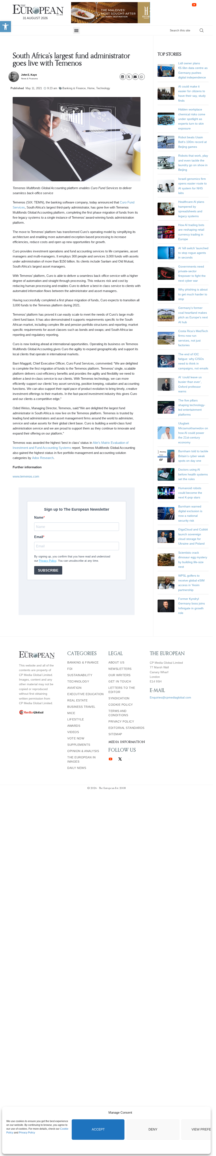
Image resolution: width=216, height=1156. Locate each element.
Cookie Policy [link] (120, 704)
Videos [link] (73, 732)
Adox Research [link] (43, 458)
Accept (98, 1129)
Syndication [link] (119, 698)
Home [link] (90, 88)
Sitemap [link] (115, 734)
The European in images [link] (81, 759)
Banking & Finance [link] (74, 88)
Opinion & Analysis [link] (83, 751)
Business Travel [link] (81, 706)
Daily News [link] (76, 768)
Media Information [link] (126, 742)
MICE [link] (71, 713)
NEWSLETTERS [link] (120, 668)
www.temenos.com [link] (26, 476)
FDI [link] (70, 668)
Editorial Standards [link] (126, 727)
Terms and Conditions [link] (118, 713)
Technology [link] (103, 88)
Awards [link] (73, 725)
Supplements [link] (78, 744)
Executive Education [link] (85, 694)
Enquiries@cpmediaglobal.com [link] (170, 697)
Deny (152, 1129)
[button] (76, 30)
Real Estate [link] (77, 700)
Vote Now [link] (75, 738)
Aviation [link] (74, 687)
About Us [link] (116, 662)
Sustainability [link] (79, 675)
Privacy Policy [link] (27, 1132)
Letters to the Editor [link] (121, 690)
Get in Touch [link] (119, 681)
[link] (5, 26)
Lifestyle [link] (75, 719)
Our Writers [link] (119, 675)
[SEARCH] (202, 30)
